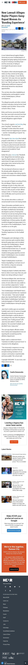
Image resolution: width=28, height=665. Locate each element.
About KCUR (6, 597)
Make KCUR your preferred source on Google (14, 518)
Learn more (14, 442)
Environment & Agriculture (19, 454)
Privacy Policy (6, 644)
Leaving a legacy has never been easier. (14, 424)
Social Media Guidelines (9, 631)
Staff (4, 617)
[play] (2, 663)
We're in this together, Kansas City (14, 548)
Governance (6, 637)
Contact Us (5, 621)
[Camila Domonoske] (5, 374)
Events (4, 614)
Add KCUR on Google (14, 530)
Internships (6, 627)
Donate (23, 2)
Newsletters (6, 610)
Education (15, 468)
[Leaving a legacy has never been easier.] (14, 407)
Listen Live (5, 600)
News (4, 604)
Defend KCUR (14, 569)
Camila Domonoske (6, 26)
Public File (5, 641)
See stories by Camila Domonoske (16, 384)
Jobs (4, 624)
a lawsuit (14, 155)
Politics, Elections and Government (18, 482)
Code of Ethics (6, 634)
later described (14, 138)
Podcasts (5, 607)
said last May (19, 124)
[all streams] (26, 663)
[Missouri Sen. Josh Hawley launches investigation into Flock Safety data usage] (7, 484)
